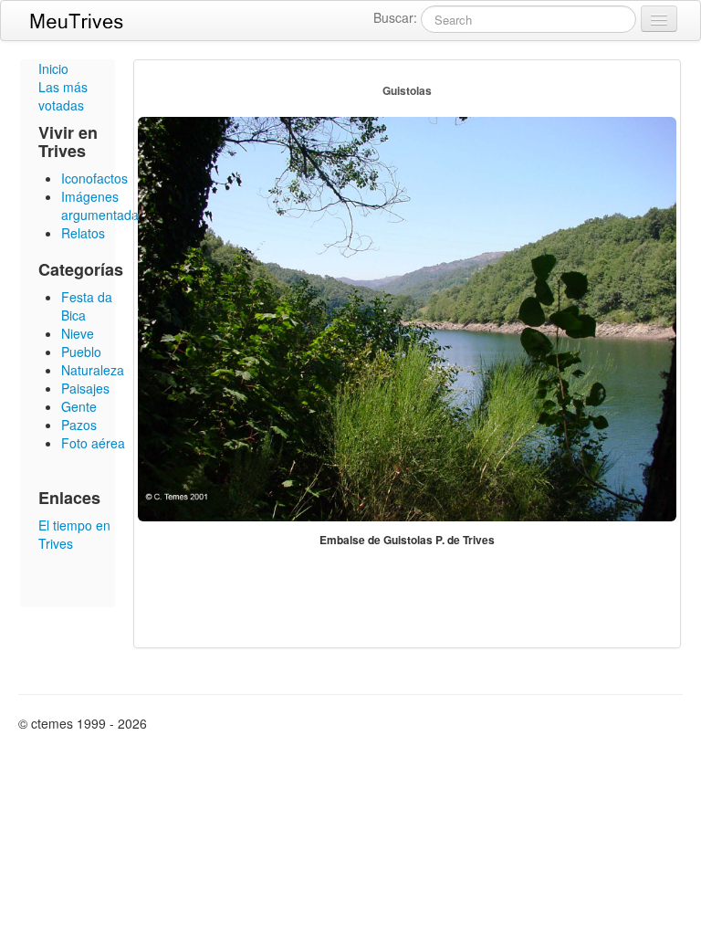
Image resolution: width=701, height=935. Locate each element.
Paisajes (85, 388)
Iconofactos (94, 178)
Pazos (79, 424)
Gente (79, 406)
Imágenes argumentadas (103, 205)
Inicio (53, 68)
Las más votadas (63, 96)
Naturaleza (92, 370)
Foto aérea (93, 443)
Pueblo (81, 351)
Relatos (83, 233)
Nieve (77, 333)
